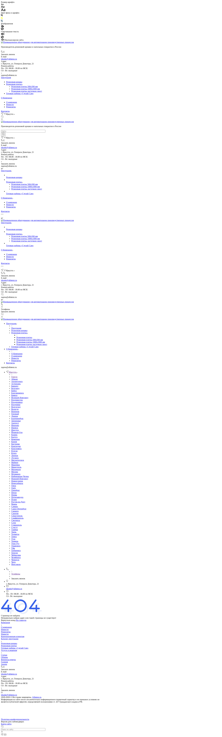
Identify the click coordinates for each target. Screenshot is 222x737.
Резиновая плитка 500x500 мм (24, 86)
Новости (10, 104)
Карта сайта (6, 724)
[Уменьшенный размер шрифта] (2, 4)
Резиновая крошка (14, 82)
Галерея (4, 662)
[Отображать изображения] (2, 26)
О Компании (6, 98)
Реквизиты (11, 107)
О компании (11, 102)
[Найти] (3, 134)
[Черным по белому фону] (2, 16)
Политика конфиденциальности (15, 719)
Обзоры (4, 657)
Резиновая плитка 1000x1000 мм (25, 89)
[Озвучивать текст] (2, 34)
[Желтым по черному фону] (2, 18)
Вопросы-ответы (8, 660)
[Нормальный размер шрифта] (2, 7)
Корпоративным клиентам (12, 636)
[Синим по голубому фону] (2, 21)
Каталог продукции (9, 639)
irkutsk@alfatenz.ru (9, 59)
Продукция (6, 77)
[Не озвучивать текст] (2, 38)
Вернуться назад (8, 620)
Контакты (5, 111)
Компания (5, 622)
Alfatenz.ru (36, 697)
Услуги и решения (9, 650)
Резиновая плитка (14, 84)
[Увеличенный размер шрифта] (3, 10)
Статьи (4, 655)
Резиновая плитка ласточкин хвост (26, 91)
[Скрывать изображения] (2, 29)
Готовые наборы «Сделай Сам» (20, 93)
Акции (4, 664)
